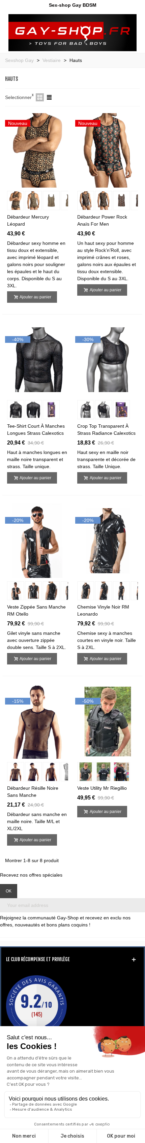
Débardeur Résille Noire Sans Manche (32, 791)
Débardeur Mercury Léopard (28, 220)
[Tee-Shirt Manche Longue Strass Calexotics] (37, 359)
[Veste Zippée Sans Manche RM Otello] (37, 540)
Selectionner (18, 97)
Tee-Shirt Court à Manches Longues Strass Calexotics (36, 429)
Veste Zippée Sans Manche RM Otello (36, 610)
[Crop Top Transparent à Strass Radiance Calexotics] (107, 359)
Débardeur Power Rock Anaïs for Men (102, 220)
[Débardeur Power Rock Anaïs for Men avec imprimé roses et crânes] (107, 150)
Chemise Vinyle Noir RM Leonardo (103, 610)
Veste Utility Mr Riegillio (102, 788)
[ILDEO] (72, 32)
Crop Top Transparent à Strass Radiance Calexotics (106, 429)
